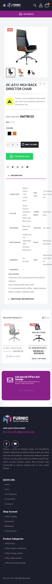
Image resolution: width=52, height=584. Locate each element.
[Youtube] (15, 443)
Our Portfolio (10, 499)
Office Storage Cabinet (14, 553)
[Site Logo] (14, 5)
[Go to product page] (39, 332)
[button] (5, 5)
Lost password (10, 531)
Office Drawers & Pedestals (15, 548)
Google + (22, 167)
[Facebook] (6, 443)
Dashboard (9, 526)
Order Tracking (11, 516)
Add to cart (31, 144)
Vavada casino (28, 455)
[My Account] (41, 5)
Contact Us (9, 504)
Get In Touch (26, 390)
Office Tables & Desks (13, 558)
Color (9, 128)
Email (27, 167)
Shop (7, 489)
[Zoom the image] (15, 416)
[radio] (9, 134)
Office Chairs (42, 345)
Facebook (8, 167)
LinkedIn (17, 167)
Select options (13, 358)
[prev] (40, 84)
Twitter (13, 167)
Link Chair (34, 345)
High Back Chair (20, 345)
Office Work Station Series (15, 563)
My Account (9, 521)
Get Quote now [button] (22, 156)
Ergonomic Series (9, 345)
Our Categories (11, 494)
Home (7, 484)
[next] (44, 84)
